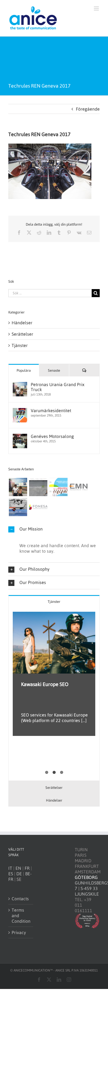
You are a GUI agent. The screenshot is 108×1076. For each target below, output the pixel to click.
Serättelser (22, 334)
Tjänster (20, 345)
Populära (24, 370)
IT (10, 868)
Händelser (22, 322)
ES (10, 873)
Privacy (19, 932)
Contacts (20, 898)
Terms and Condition (21, 915)
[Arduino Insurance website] (17, 507)
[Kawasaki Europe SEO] (54, 643)
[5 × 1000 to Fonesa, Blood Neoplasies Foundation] (58, 487)
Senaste (54, 370)
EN (18, 868)
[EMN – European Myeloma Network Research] (78, 487)
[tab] (54, 601)
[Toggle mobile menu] (97, 8)
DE (19, 873)
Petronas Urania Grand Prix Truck (57, 387)
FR (27, 868)
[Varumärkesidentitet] (20, 410)
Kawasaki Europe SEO (44, 684)
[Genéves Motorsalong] (20, 436)
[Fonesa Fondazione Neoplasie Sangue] (38, 507)
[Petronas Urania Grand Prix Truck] (20, 384)
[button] (54, 529)
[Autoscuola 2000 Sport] (38, 487)
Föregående (88, 108)
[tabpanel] (54, 694)
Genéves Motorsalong (52, 436)
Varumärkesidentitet (51, 410)
